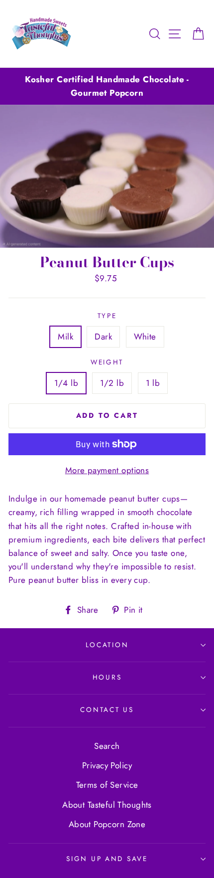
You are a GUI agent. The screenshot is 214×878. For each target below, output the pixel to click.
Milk (65, 337)
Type (107, 316)
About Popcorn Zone (107, 824)
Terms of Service (107, 785)
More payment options (107, 470)
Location (107, 645)
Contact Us (106, 709)
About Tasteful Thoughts (107, 805)
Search (107, 746)
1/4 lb (66, 383)
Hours (107, 677)
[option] (107, 86)
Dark (103, 337)
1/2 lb (112, 383)
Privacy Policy (107, 765)
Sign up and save (107, 859)
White (145, 337)
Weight (107, 362)
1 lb (153, 383)
